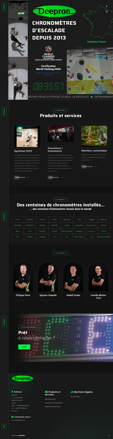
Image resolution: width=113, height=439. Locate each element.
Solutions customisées (94, 151)
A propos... (4, 321)
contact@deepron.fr (18, 420)
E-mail (24, 347)
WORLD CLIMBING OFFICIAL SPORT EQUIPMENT (48, 74)
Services (4, 111)
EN (4, 426)
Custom (4, 216)
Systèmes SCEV (23, 151)
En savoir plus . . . (21, 177)
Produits (4, 6)
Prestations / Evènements (55, 149)
